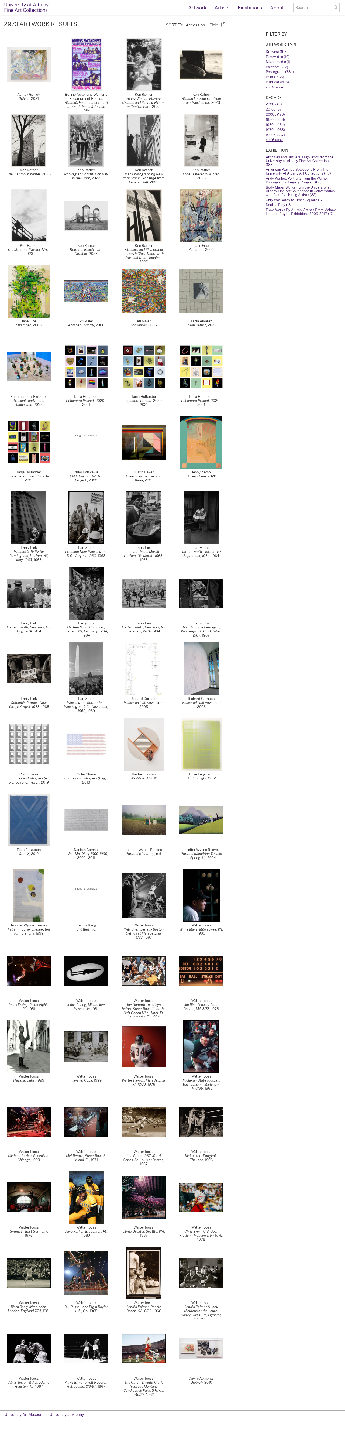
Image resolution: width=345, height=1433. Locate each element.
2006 (100, 325)
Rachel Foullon (144, 774)
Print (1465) (275, 77)
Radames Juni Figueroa (28, 397)
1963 (38, 560)
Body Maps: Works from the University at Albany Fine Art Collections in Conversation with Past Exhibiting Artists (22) (300, 191)
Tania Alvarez (201, 321)
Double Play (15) (279, 205)
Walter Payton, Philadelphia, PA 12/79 (144, 1082)
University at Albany (67, 1415)
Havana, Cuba (24, 1080)
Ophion (24, 99)
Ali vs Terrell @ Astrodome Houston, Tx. (28, 1384)
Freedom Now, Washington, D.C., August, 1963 (86, 554)
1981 (31, 1009)
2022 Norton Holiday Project (86, 478)
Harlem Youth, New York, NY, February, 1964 (144, 629)
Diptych (197, 1382)
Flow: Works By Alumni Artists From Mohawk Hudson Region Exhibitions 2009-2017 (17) (301, 212)
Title (214, 24)
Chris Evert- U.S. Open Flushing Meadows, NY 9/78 (201, 1233)
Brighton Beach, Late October (86, 252)
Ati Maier (86, 321)
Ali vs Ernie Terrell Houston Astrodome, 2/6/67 (86, 1384)
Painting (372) (277, 67)
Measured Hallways (139, 703)
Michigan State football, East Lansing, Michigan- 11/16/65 (201, 1084)
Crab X (24, 854)
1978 (215, 1009)
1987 (144, 1235)
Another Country (81, 325)
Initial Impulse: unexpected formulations (29, 931)
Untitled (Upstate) (140, 854)
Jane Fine (201, 246)
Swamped (23, 325)
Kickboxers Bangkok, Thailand (201, 1158)
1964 (215, 556)
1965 (208, 1088)
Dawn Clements (201, 1378)
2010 (208, 1382)
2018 (86, 782)
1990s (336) (275, 120)
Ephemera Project (80, 401)
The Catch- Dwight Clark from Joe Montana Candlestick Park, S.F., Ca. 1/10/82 (143, 1388)
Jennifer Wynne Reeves (143, 850)
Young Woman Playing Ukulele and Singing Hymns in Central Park (143, 103)
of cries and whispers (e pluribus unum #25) (28, 780)
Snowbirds (138, 325)
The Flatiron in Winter (23, 174)
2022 (156, 107)
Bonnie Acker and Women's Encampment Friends (86, 97)
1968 (45, 707)
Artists (222, 8)
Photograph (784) (280, 72)
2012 (153, 778)
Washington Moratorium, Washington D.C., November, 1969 (86, 707)
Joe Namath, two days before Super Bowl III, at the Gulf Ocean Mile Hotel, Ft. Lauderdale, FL (143, 1011)
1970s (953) (275, 130)
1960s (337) (275, 135)
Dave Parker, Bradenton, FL (86, 1231)
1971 (94, 1160)
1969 (91, 711)
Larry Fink (29, 548)
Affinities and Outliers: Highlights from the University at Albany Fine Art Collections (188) (299, 161)
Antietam (196, 250)
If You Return (196, 325)
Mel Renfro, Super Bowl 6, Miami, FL (86, 1158)
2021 (35, 99)
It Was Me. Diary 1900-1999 (85, 854)
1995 (209, 1160)
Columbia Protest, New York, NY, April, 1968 (28, 705)
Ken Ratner (144, 95)
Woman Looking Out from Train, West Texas (201, 101)
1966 (201, 933)
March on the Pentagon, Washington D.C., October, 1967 (201, 631)
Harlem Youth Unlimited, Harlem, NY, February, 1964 (86, 629)
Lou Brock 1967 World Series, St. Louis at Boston (143, 1158)
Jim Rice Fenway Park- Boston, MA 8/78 (201, 1007)
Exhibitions (250, 8)
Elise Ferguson (201, 774)
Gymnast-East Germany (28, 1231)
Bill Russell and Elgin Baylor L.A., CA (86, 1309)
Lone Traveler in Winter (201, 174)
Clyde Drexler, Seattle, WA (143, 1231)
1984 (86, 111)
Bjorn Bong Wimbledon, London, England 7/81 (27, 1309)
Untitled (82, 929)
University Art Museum (24, 1415)
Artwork (197, 8)
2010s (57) (274, 109)
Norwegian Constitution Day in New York (86, 176)
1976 (29, 1235)
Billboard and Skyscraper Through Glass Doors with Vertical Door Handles (144, 254)
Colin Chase (28, 774)
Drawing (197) (277, 52)
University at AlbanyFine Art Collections (26, 7)
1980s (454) (275, 125)
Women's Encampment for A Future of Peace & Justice (86, 105)
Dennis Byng (86, 925)
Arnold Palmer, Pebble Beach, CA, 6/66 (143, 1309)
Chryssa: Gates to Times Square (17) (295, 200)
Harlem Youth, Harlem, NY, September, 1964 (201, 554)
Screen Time (196, 476)
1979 (151, 1084)
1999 (39, 933)
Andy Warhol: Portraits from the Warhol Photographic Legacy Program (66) (297, 180)
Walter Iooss (144, 925)
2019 (38, 405)
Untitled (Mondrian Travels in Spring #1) (201, 856)
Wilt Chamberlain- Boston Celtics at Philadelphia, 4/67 (144, 933)
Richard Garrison (143, 699)
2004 (209, 250)
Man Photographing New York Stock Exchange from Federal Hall (143, 178)
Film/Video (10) (277, 57)
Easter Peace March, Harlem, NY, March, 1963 (143, 554)
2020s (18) (274, 104)
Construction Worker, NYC (28, 250)
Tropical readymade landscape (28, 403)
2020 (212, 476)
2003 (37, 325)
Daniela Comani (86, 850)
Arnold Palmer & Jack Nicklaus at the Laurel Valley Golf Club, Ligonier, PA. (201, 1313)
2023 (215, 103)
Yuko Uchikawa (86, 472)
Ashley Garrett (28, 95)
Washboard (139, 778)
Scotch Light (196, 778)
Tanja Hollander (86, 397)
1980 (86, 1235)
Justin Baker (144, 472)
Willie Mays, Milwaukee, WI (201, 929)
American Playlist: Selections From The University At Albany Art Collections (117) (298, 171)
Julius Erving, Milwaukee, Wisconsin (86, 1007)
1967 (206, 635)
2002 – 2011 (86, 858)
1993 (36, 1160)
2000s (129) (275, 114)
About (277, 8)
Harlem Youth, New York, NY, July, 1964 (29, 629)
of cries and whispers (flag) (85, 778)
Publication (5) (277, 82)
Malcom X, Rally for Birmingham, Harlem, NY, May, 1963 (28, 556)
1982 (150, 1395)
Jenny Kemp (201, 472)
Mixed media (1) (278, 62)
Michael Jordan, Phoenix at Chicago (29, 1158)
